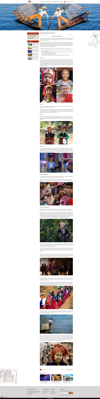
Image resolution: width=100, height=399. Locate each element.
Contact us (29, 394)
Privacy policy (53, 393)
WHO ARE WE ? (43, 1)
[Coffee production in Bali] (30, 48)
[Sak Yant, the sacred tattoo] (30, 55)
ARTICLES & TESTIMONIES (55, 1)
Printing (51, 369)
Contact (61, 1)
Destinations (48, 1)
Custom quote (45, 392)
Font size (69, 34)
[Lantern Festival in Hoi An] (30, 51)
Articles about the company (33, 35)
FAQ (43, 393)
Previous (41, 377)
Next (71, 377)
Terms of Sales (53, 392)
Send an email (46, 369)
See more (30, 41)
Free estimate (67, 1)
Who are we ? (30, 393)
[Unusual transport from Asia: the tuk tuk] (68, 377)
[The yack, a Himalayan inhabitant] (30, 44)
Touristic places (31, 38)
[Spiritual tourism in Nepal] (30, 58)
